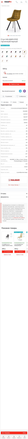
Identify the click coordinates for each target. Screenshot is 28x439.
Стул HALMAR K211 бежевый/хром (18, 245)
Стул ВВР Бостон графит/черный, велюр (7, 245)
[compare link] (21, 2)
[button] (11, 35)
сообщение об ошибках (19, 217)
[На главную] (7, 1)
